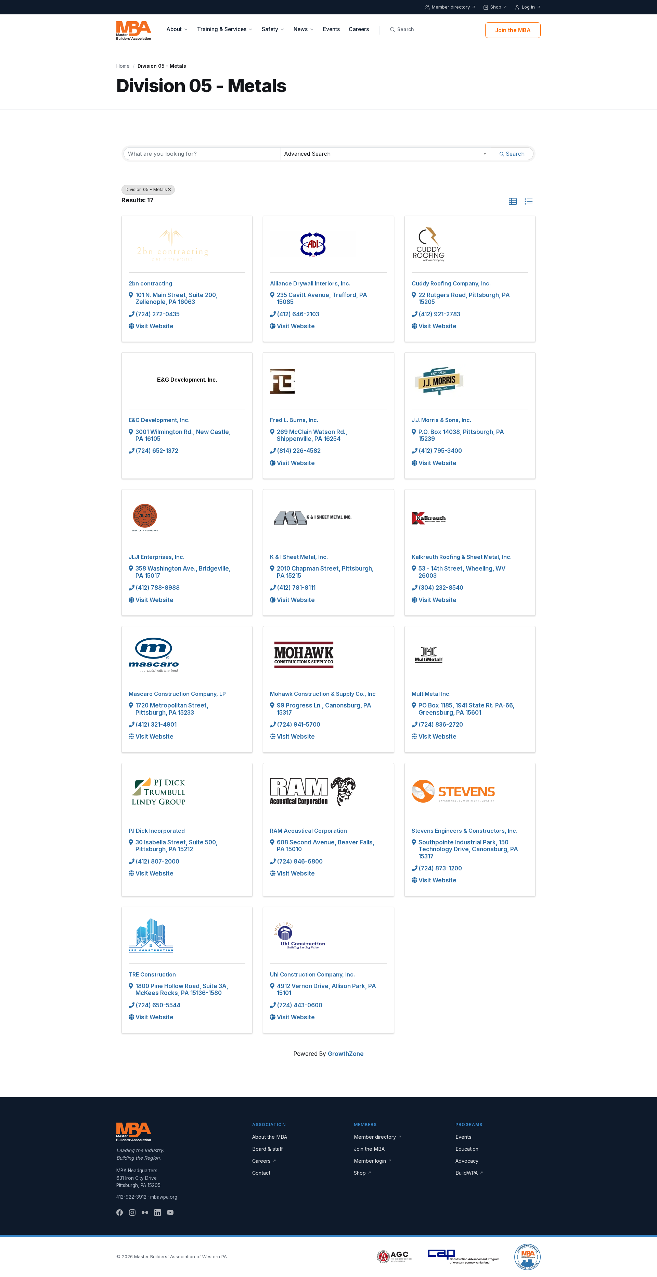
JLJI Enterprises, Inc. (156, 556)
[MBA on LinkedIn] (157, 1212)
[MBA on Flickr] (145, 1212)
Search (405, 29)
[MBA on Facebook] (119, 1212)
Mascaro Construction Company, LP (177, 693)
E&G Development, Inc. (159, 420)
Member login (373, 1161)
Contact (261, 1173)
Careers (359, 29)
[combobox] (386, 153)
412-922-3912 (131, 1197)
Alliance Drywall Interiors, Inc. (310, 283)
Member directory (454, 7)
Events (331, 29)
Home (123, 66)
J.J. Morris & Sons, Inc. (441, 420)
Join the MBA (513, 30)
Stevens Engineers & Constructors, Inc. (464, 830)
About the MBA (269, 1137)
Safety (270, 29)
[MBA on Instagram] (132, 1212)
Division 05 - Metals (146, 189)
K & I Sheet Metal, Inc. (299, 556)
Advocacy (466, 1161)
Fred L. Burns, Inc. (294, 420)
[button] (513, 202)
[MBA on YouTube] (170, 1212)
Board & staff (267, 1149)
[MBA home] (133, 30)
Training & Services (221, 29)
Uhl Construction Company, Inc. (312, 974)
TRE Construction (152, 974)
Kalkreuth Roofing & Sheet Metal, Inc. (462, 556)
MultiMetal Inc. (431, 693)
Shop (498, 7)
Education (466, 1149)
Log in (531, 7)
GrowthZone (346, 1053)
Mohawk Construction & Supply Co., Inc (323, 693)
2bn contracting (150, 283)
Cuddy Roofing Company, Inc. (451, 283)
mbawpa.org (163, 1197)
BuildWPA (469, 1173)
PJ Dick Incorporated (157, 830)
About (174, 29)
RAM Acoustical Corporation (308, 830)
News (301, 29)
